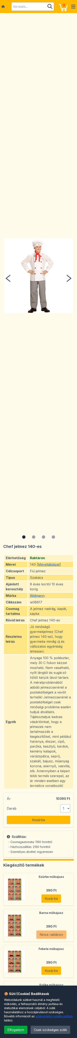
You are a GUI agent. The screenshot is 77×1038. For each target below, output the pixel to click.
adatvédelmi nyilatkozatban (54, 1016)
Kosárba (38, 820)
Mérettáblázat (49, 564)
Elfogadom (15, 1030)
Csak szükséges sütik (50, 1030)
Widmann (37, 596)
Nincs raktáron (51, 935)
